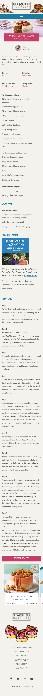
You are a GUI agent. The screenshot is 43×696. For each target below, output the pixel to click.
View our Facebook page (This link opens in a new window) (11, 679)
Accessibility (21, 664)
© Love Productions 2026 (21, 686)
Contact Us (21, 668)
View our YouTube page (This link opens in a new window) (31, 679)
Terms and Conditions (21, 647)
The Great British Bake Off (21, 8)
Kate (24, 47)
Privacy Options (21, 652)
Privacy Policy (21, 656)
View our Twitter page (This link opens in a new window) (18, 679)
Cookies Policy (22, 660)
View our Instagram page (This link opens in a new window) (25, 679)
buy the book (30, 275)
